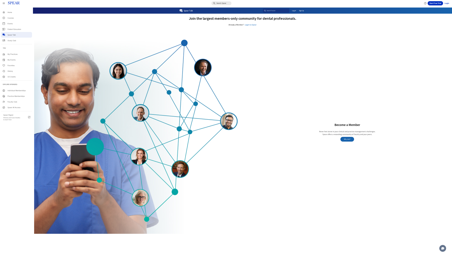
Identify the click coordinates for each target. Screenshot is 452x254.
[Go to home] (13, 3)
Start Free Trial (435, 3)
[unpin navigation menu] (3, 3)
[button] (221, 3)
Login (447, 3)
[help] (425, 3)
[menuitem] (16, 12)
